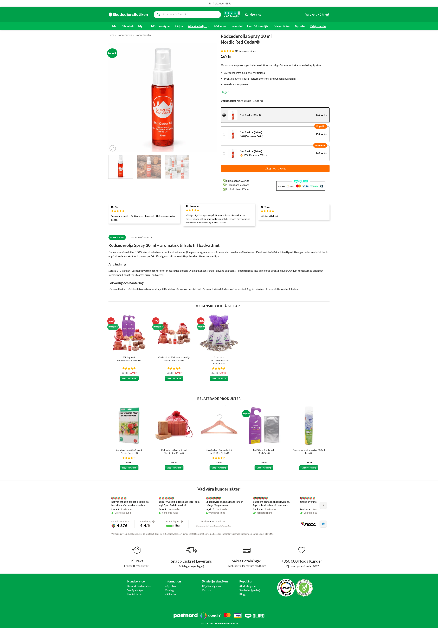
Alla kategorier (248, 586)
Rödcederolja (143, 34)
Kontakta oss (135, 594)
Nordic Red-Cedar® (249, 101)
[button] (317, 15)
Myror (142, 26)
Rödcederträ (125, 34)
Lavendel (237, 26)
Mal (114, 26)
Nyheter (300, 26)
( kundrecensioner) (246, 50)
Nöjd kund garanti (212, 586)
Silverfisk (128, 26)
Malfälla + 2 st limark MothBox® (263, 452)
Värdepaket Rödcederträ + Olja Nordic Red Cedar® (174, 359)
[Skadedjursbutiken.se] (128, 14)
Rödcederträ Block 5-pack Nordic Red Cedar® (174, 452)
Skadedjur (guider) (249, 590)
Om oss (206, 590)
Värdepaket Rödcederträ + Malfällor (129, 359)
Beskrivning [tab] (117, 237)
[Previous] (115, 98)
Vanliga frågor (135, 590)
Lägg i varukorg (275, 168)
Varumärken (282, 26)
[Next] (211, 98)
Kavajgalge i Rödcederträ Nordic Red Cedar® (219, 452)
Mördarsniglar (160, 26)
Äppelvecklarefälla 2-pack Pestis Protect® (129, 452)
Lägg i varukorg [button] (129, 378)
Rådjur (179, 26)
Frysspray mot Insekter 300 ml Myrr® (309, 452)
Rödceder (220, 26)
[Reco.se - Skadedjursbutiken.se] (286, 588)
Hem (111, 34)
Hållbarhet (171, 594)
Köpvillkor (171, 586)
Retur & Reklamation (139, 586)
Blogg (242, 594)
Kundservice (253, 14)
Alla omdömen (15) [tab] (141, 237)
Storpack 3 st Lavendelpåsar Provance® (219, 360)
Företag (169, 590)
